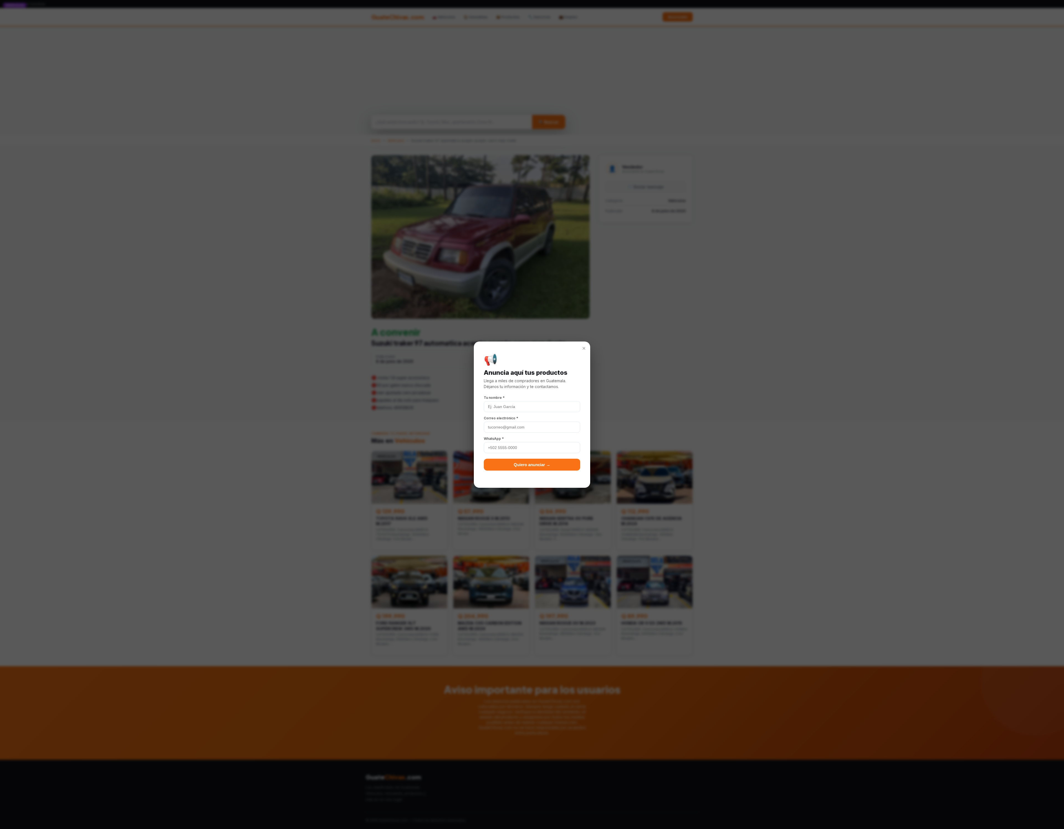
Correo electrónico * (501, 418)
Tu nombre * (494, 398)
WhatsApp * (494, 439)
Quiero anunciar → (532, 464)
